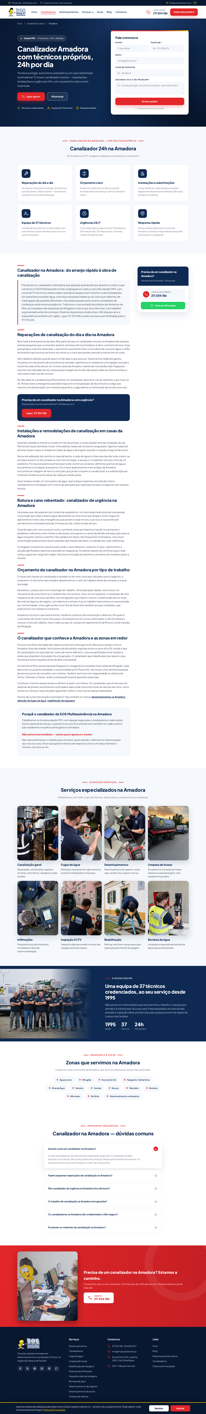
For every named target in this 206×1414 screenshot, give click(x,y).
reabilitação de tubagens (61, 700)
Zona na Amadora (125, 67)
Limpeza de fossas (78, 1361)
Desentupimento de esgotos (83, 1386)
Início (34, 12)
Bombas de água (77, 1381)
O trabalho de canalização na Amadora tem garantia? (102, 1201)
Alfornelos (75, 1096)
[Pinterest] (35, 1368)
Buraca (115, 1088)
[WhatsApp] (56, 1368)
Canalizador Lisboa (35, 23)
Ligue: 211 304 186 (36, 413)
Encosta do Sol (109, 1080)
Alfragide (86, 1080)
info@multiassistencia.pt (180, 3)
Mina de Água (58, 1088)
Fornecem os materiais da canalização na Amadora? (102, 1227)
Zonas (100, 12)
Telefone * (156, 42)
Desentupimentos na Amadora (124, 1096)
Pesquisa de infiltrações (80, 1371)
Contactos (121, 12)
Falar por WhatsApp (165, 305)
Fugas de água (76, 1356)
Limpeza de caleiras (78, 1396)
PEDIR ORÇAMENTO (184, 12)
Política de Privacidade (164, 1366)
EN (195, 3)
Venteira (79, 1088)
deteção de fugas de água (31, 700)
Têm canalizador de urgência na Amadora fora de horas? (102, 1188)
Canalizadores (48, 12)
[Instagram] (49, 1368)
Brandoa (153, 1088)
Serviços (86, 12)
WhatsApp (57, 96)
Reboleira (134, 1088)
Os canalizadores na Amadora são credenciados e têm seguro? (102, 1214)
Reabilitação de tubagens (81, 1366)
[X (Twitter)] (27, 1368)
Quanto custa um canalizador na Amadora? (103, 1149)
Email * (119, 55)
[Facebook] (20, 1368)
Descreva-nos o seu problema (132, 80)
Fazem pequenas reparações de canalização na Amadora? (102, 1175)
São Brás (95, 1096)
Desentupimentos (68, 12)
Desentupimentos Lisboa (165, 1356)
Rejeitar (159, 1408)
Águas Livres (66, 1080)
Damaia (97, 1088)
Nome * (119, 42)
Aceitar (180, 1408)
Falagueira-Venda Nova (138, 1080)
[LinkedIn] (42, 1368)
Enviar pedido (150, 101)
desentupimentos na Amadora (108, 696)
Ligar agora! (33, 96)
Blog (109, 12)
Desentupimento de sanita (82, 1391)
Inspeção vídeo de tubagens (83, 1376)
